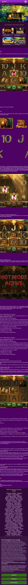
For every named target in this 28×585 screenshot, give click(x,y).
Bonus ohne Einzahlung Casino (14, 499)
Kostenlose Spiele (10, 514)
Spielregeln (18, 432)
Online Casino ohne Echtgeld (13, 523)
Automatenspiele (11, 496)
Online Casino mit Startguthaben (14, 521)
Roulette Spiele (16, 534)
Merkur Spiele (10, 516)
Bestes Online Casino (16, 497)
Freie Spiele (17, 503)
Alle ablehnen (14, 578)
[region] (14, 560)
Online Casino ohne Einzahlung (14, 525)
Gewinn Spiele (16, 507)
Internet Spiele (10, 511)
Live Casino (19, 514)
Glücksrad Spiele (9, 509)
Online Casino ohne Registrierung (14, 526)
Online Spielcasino (12, 531)
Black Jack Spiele (10, 499)
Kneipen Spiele (18, 513)
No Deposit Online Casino (13, 516)
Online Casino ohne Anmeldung (15, 522)
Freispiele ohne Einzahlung (13, 504)
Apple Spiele (15, 494)
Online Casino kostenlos (11, 528)
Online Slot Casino (15, 529)
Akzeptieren (14, 575)
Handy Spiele (18, 510)
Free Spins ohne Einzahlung (14, 502)
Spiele (8, 4)
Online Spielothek (12, 533)
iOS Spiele (18, 511)
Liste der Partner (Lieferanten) (7, 571)
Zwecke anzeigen (14, 582)
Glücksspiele (18, 509)
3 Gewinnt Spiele (11, 493)
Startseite (3, 4)
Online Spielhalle (17, 531)
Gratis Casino (9, 510)
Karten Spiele (9, 513)
